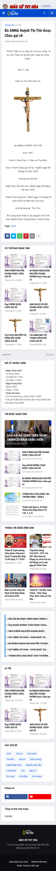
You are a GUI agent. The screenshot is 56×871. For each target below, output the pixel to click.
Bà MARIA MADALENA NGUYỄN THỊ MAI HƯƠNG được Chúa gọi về (40, 275)
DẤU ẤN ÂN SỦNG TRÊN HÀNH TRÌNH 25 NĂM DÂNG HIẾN (27, 437)
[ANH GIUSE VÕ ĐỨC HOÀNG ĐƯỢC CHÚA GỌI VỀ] (40, 295)
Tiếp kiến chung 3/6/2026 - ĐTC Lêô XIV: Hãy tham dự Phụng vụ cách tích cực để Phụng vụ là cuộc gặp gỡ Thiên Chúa (40, 558)
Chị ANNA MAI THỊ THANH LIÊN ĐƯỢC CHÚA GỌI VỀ (38, 338)
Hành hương (35, 759)
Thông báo (11, 770)
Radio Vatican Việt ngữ (28, 865)
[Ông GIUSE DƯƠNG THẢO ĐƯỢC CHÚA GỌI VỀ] (12, 469)
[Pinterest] (26, 236)
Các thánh (32, 753)
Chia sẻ (19, 753)
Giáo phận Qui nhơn (18, 862)
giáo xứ (32, 770)
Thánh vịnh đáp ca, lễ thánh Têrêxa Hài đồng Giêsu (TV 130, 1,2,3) (34, 510)
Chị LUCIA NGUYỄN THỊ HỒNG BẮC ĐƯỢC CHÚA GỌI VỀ (15, 338)
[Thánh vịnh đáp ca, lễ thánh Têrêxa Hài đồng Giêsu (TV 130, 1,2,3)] (12, 511)
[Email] (32, 236)
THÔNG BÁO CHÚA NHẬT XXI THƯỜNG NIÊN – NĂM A (35, 495)
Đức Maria (36, 776)
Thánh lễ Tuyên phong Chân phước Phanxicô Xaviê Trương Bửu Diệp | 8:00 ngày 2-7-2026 (15, 555)
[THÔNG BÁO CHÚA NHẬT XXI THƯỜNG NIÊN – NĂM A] (12, 498)
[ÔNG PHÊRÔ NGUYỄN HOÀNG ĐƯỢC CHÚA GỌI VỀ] (15, 261)
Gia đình (10, 759)
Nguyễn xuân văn (33, 765)
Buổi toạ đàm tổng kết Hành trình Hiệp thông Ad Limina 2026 (15, 593)
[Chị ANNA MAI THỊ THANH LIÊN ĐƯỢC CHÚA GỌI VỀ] (40, 325)
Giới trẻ (22, 759)
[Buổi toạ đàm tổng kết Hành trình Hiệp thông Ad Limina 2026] (15, 580)
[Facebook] (7, 236)
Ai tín (18, 25)
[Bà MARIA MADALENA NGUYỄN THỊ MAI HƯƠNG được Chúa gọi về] (40, 261)
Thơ (22, 770)
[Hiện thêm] (38, 236)
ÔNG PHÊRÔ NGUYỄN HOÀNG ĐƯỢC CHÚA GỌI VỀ (14, 273)
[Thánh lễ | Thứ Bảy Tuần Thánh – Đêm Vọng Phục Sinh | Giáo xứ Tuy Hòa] (40, 580)
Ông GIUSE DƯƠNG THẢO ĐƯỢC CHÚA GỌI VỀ (33, 467)
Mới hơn (7, 354)
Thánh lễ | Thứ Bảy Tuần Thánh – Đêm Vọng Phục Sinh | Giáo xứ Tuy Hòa (40, 594)
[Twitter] (13, 236)
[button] (3, 13)
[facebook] (16, 796)
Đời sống (23, 776)
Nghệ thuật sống (14, 765)
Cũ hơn (49, 354)
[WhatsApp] (19, 236)
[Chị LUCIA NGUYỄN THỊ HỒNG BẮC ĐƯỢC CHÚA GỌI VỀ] (15, 325)
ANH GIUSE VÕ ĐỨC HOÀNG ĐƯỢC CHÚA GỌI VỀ (39, 307)
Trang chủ (9, 25)
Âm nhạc (10, 776)
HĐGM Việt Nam (39, 862)
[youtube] (39, 796)
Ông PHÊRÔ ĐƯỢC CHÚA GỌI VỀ (13, 306)
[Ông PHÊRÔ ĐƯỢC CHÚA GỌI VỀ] (15, 295)
